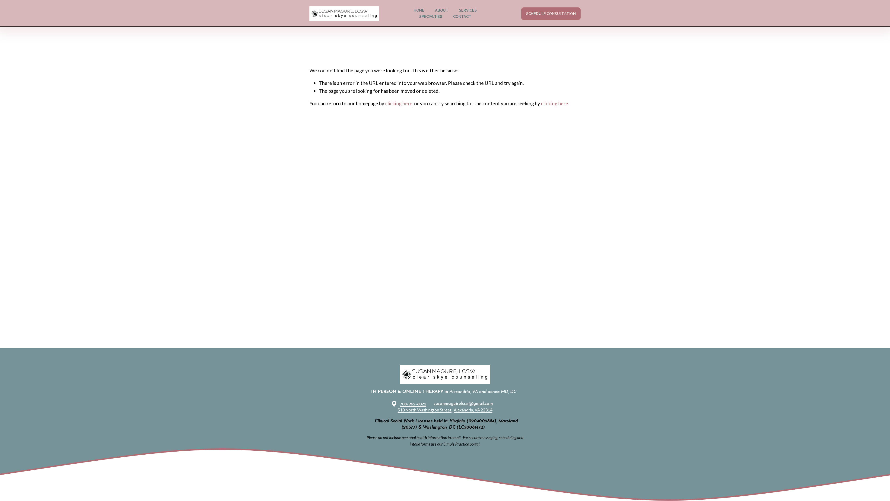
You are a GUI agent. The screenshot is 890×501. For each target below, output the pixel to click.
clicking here (398, 103)
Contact (462, 16)
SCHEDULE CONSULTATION (551, 13)
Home (419, 10)
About (441, 10)
